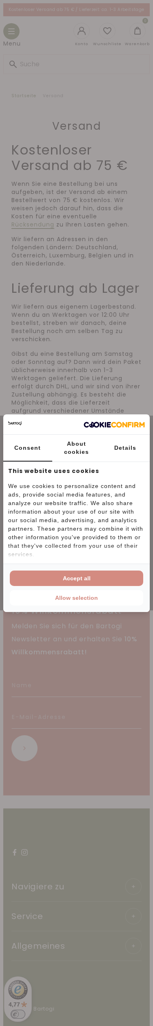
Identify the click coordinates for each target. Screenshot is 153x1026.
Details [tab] (125, 447)
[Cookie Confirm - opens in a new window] (114, 424)
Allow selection (76, 598)
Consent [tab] (27, 447)
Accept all (77, 578)
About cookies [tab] (76, 447)
